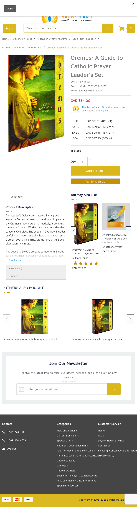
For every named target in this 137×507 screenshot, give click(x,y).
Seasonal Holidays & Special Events (77, 475)
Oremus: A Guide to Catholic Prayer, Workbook (31, 339)
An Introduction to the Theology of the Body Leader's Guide (114, 238)
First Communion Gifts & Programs (76, 480)
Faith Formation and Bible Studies (76, 450)
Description (17, 196)
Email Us (11, 448)
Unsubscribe (68, 381)
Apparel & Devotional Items (72, 445)
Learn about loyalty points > (97, 110)
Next (128, 230)
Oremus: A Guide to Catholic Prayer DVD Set (97, 339)
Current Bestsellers (68, 435)
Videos (14, 275)
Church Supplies (66, 460)
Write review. (95, 90)
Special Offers (65, 440)
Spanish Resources (67, 485)
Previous (74, 230)
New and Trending (67, 430)
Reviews (17, 268)
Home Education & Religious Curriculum (79, 455)
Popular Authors (66, 470)
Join (113, 389)
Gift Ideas (62, 465)
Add (95, 171)
